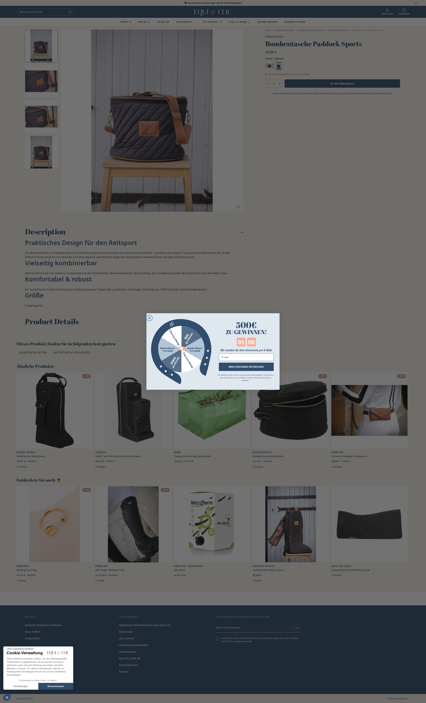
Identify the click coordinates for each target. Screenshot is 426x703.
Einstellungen (21, 686)
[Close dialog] (149, 318)
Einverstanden (56, 686)
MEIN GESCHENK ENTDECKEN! (246, 366)
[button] (7, 697)
